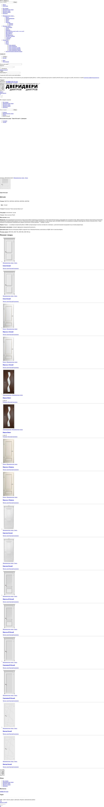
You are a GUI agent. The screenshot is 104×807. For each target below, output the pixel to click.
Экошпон (8, 22)
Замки (7, 41)
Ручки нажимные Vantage (14, 50)
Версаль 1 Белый (8, 331)
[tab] (53, 121)
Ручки (7, 43)
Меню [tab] (4, 4)
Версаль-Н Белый (8, 599)
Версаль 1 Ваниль (8, 467)
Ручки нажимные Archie (14, 47)
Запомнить (4, 68)
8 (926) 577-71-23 (4, 791)
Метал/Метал (9, 33)
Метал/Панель (9, 32)
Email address (3, 72)
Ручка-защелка (12, 45)
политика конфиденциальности (91, 77)
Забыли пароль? (4, 69)
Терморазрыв (9, 27)
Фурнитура (5, 40)
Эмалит (7, 19)
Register (2, 80)
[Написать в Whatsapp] (52, 806)
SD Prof (9, 35)
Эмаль (7, 21)
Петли (7, 42)
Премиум (10, 23)
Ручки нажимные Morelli (14, 49)
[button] (1, 91)
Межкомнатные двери (8, 9)
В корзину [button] (5, 402)
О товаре (5, 121)
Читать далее (6, 268)
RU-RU (4, 58)
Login (2, 71)
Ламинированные (10, 18)
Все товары (5, 8)
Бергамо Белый (8, 533)
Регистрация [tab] (6, 61)
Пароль (2, 65)
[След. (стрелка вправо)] (2, 805)
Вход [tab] (4, 60)
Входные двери (6, 11)
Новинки (8, 29)
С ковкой (8, 38)
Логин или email (4, 64)
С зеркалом (8, 37)
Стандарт (10, 24)
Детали (4, 122)
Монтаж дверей (6, 12)
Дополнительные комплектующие (14, 51)
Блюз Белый (7, 265)
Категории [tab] (5, 6)
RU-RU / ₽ (3, 54)
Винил (7, 17)
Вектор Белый (7, 731)
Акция (7, 28)
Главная (5, 112)
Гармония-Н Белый (9, 665)
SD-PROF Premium (10, 36)
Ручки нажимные (12, 46)
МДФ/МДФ (15, 31)
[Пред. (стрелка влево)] (0, 805)
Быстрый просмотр (14, 268)
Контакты (5, 13)
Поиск (15, 2)
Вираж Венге (7, 398)
